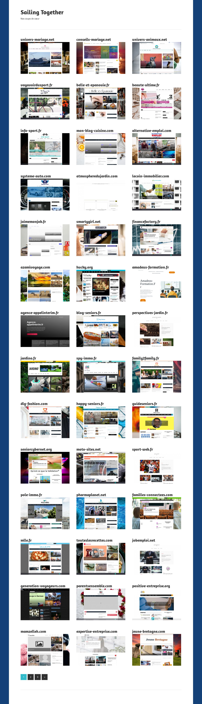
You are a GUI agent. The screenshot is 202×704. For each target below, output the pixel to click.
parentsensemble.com (94, 585)
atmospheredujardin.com (96, 176)
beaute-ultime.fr (145, 84)
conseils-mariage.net (93, 39)
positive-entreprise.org (151, 585)
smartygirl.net (88, 221)
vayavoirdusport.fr (36, 84)
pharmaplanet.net (91, 494)
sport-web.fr (142, 449)
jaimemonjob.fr (33, 221)
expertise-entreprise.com (96, 631)
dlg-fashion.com (34, 403)
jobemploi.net (143, 540)
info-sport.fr (31, 130)
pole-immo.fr (31, 494)
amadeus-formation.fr (150, 267)
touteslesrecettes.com (94, 540)
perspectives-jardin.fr (150, 312)
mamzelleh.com (33, 631)
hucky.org (84, 267)
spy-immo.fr (86, 358)
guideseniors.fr (144, 403)
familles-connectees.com (152, 494)
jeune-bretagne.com (148, 631)
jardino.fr (28, 358)
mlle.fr (26, 540)
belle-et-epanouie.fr (92, 84)
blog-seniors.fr (88, 312)
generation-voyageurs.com (43, 585)
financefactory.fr (146, 221)
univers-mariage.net (37, 39)
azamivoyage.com (35, 267)
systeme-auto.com (36, 176)
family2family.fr (145, 358)
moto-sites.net (88, 449)
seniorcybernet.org (36, 449)
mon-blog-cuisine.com (94, 130)
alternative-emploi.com (151, 130)
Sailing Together (42, 12)
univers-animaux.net (149, 39)
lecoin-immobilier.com (150, 176)
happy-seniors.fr (90, 403)
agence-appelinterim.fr (40, 312)
